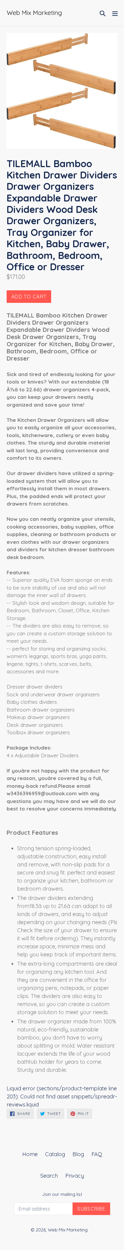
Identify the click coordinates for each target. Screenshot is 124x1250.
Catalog (55, 1154)
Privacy (74, 1175)
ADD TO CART (28, 297)
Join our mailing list (62, 1194)
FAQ (96, 1154)
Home (30, 1154)
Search (49, 1175)
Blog (78, 1154)
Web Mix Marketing (68, 1230)
